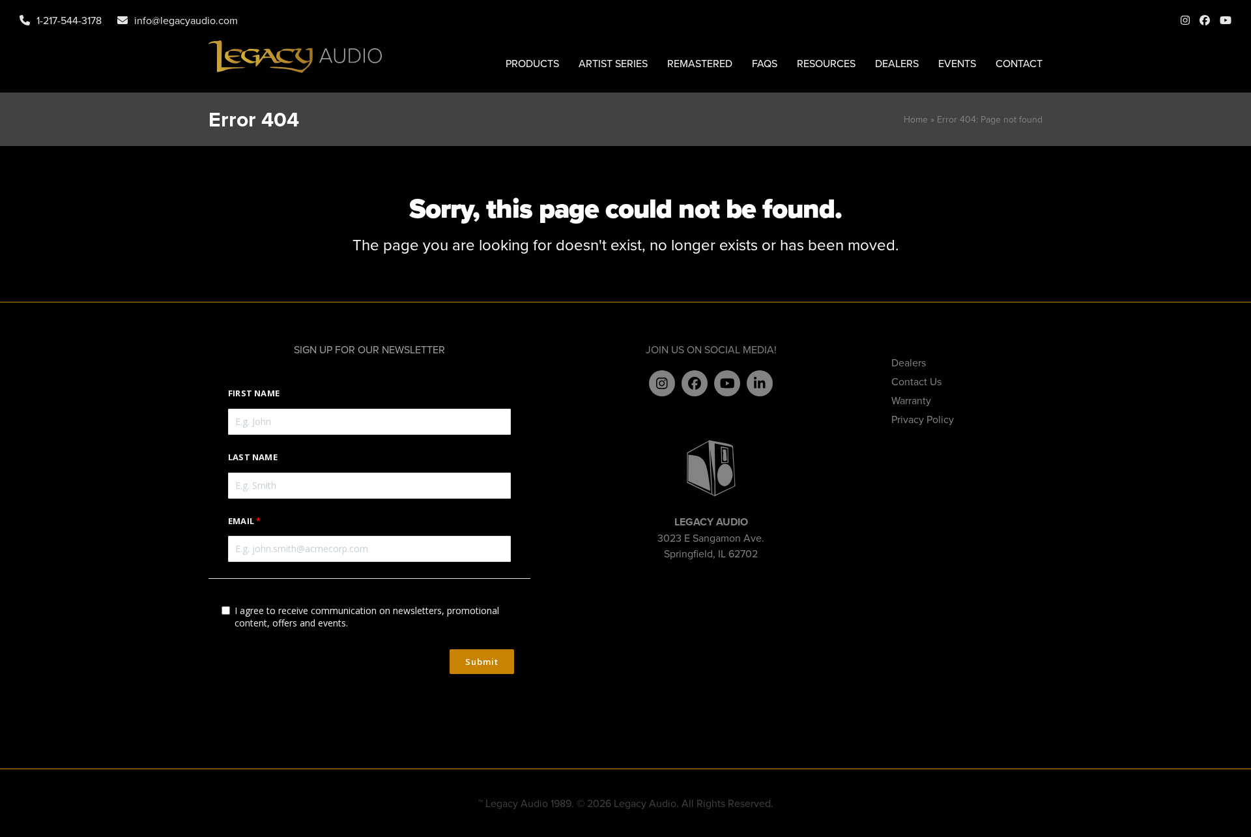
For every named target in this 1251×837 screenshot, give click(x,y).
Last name (253, 457)
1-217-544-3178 (69, 20)
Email (241, 521)
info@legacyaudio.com (186, 20)
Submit (481, 662)
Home (916, 119)
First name (254, 393)
